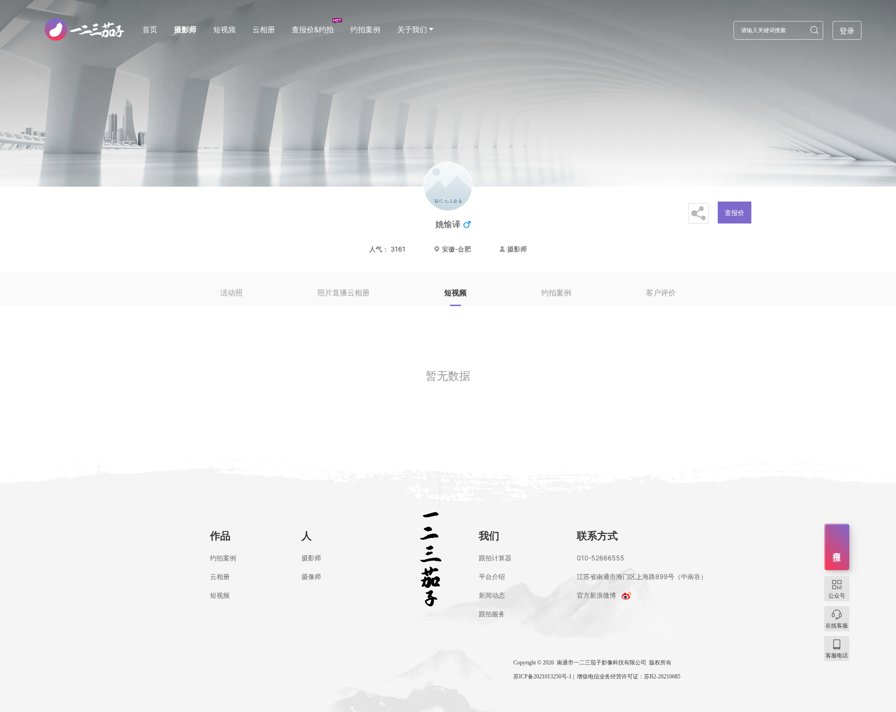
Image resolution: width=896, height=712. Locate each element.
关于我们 (412, 29)
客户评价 (661, 292)
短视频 (224, 29)
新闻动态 (492, 595)
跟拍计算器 (495, 558)
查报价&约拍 (313, 29)
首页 (149, 29)
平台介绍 (492, 576)
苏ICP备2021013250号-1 (542, 676)
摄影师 (185, 29)
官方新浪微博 (596, 595)
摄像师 (311, 576)
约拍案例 (365, 29)
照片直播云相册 (343, 292)
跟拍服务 (492, 614)
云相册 (263, 29)
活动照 (231, 292)
